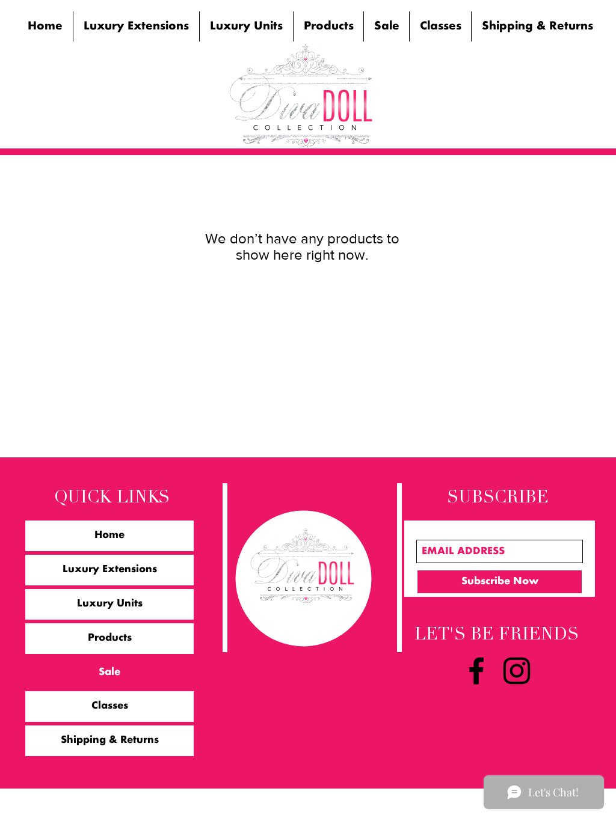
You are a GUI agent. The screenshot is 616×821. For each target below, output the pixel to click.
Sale (109, 672)
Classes (109, 706)
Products (110, 638)
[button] (136, 26)
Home (109, 535)
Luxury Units (110, 604)
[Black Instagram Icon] (517, 671)
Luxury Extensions (110, 570)
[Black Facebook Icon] (476, 671)
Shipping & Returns (110, 740)
